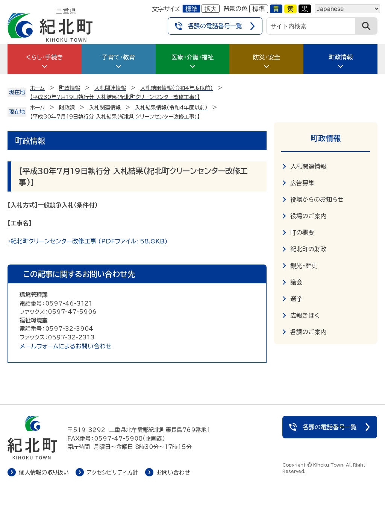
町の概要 (302, 233)
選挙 (296, 299)
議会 (296, 282)
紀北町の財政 (308, 249)
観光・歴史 (303, 266)
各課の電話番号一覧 (215, 26)
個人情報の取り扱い (44, 472)
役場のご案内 (308, 216)
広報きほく (305, 315)
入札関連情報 (308, 166)
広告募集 (302, 183)
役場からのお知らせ (317, 199)
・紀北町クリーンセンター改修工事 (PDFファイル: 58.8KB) (88, 241)
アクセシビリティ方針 (112, 472)
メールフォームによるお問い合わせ (66, 346)
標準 (191, 8)
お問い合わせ (173, 472)
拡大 (211, 8)
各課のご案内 (308, 332)
